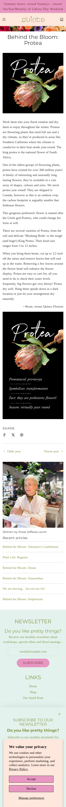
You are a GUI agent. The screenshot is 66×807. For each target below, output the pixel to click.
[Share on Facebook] (4, 435)
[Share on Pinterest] (22, 435)
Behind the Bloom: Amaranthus (23, 578)
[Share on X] (13, 435)
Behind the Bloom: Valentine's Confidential (30, 547)
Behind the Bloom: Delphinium (23, 599)
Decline (31, 788)
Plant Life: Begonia (15, 557)
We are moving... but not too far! (24, 588)
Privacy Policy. (18, 769)
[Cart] (61, 19)
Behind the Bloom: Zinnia (19, 568)
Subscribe (33, 663)
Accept (31, 779)
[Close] (59, 714)
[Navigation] (4, 19)
